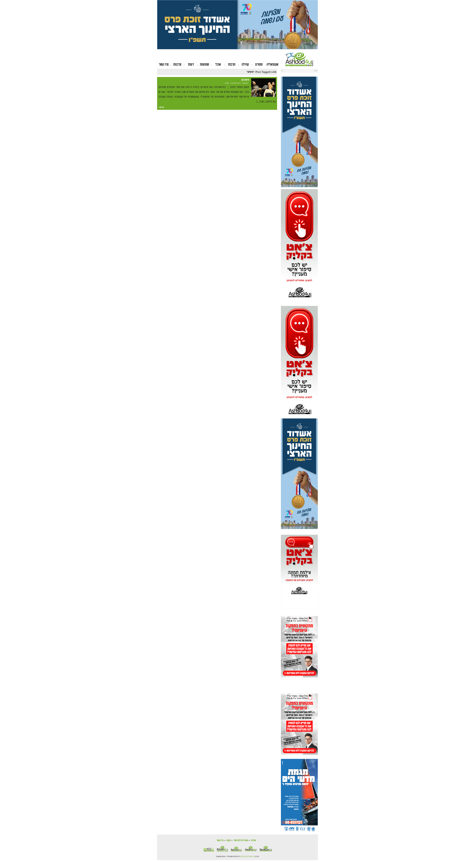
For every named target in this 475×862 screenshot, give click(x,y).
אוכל (218, 64)
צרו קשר (164, 64)
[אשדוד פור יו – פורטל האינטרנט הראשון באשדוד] (301, 59)
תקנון (228, 840)
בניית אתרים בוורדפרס (248, 857)
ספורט (259, 64)
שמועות (204, 64)
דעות (191, 64)
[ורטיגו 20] (263, 88)
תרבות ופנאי (245, 83)
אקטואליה (272, 64)
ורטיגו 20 (245, 79)
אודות (253, 840)
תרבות (231, 64)
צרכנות (177, 64)
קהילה (245, 64)
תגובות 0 (227, 83)
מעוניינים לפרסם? (241, 840)
